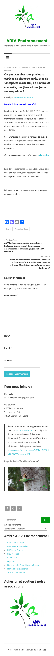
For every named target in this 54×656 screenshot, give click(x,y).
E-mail (8, 348)
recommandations (25, 430)
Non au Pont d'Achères (17, 568)
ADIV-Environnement (27, 40)
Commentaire (11, 295)
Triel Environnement (16, 572)
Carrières (7, 70)
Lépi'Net (11, 561)
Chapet (8, 229)
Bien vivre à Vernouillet (17, 546)
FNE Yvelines (13, 553)
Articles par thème (12, 524)
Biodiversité (26, 67)
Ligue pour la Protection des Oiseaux (23, 565)
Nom (7, 335)
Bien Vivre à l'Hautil (16, 542)
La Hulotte (12, 557)
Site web (8, 360)
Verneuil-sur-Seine (21, 229)
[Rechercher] (45, 520)
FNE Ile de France (15, 550)
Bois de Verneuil (38, 67)
